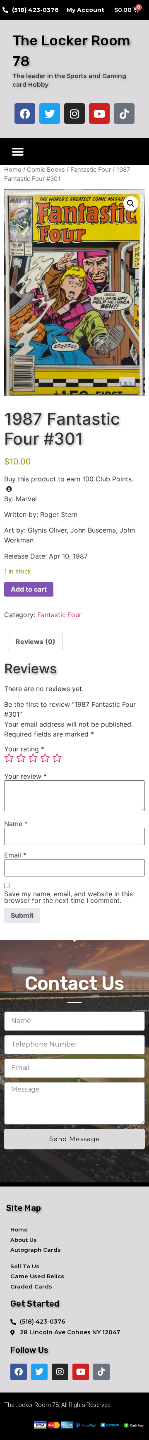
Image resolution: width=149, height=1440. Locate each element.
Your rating (24, 749)
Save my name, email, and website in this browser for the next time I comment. (68, 897)
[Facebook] (24, 113)
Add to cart (29, 589)
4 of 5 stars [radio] (45, 758)
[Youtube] (99, 113)
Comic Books (46, 169)
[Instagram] (74, 113)
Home (13, 169)
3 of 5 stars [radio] (33, 758)
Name (16, 823)
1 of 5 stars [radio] (9, 758)
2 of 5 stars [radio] (21, 758)
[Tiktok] (124, 113)
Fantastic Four (90, 169)
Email (15, 855)
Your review (25, 776)
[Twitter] (49, 113)
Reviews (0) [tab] (35, 641)
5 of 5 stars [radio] (57, 758)
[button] (17, 151)
